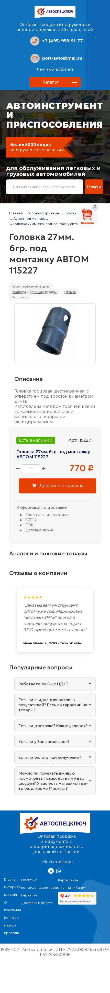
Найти (94, 186)
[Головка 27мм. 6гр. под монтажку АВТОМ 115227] (55, 333)
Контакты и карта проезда (11, 925)
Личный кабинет (55, 69)
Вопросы (19, 297)
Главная (16, 213)
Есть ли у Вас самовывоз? (43, 741)
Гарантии (29, 895)
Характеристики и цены (31, 286)
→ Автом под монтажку (28, 218)
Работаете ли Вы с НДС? (43, 683)
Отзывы (70, 292)
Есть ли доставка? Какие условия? (52, 725)
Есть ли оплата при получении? (49, 757)
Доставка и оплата (37, 903)
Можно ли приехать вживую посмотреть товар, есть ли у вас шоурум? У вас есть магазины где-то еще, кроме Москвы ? (53, 780)
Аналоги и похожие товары (34, 292)
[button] (55, 82)
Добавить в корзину (60, 485)
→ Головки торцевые (41, 213)
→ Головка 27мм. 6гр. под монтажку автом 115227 (49, 224)
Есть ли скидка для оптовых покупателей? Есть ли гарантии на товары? (52, 704)
